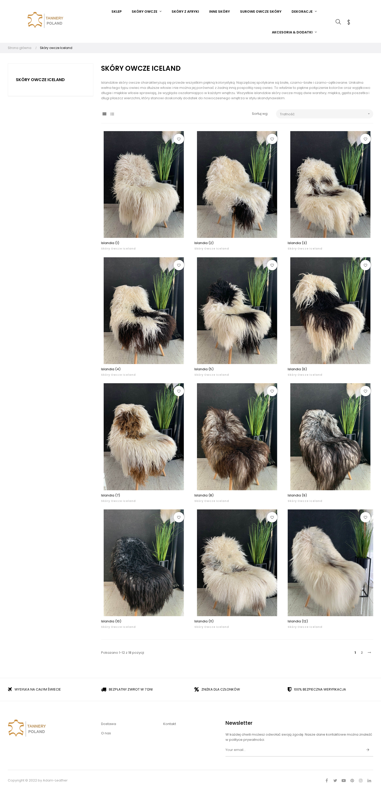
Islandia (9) (297, 495)
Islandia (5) (204, 369)
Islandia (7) (110, 495)
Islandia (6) (297, 369)
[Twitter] (335, 780)
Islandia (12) (298, 621)
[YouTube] (344, 780)
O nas (106, 733)
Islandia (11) (204, 621)
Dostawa (108, 723)
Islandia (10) (111, 621)
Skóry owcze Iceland (40, 80)
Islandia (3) (297, 242)
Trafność (325, 114)
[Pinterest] (352, 780)
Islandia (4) (111, 369)
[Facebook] (326, 780)
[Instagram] (361, 780)
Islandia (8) (204, 495)
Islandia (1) (110, 242)
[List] (112, 114)
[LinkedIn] (369, 780)
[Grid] (104, 114)
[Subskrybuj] (367, 750)
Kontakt (169, 723)
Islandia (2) (204, 242)
